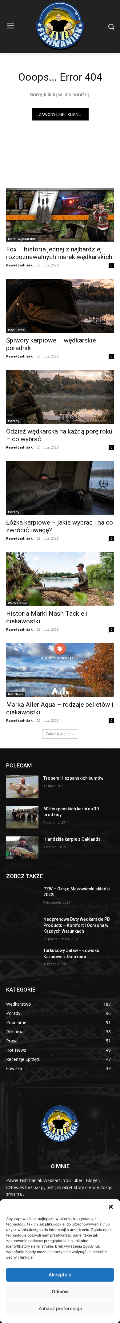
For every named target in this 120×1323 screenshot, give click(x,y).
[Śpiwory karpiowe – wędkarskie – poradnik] (60, 306)
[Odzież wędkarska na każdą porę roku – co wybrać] (60, 397)
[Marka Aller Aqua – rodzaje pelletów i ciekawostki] (60, 670)
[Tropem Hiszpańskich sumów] (22, 786)
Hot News (15, 694)
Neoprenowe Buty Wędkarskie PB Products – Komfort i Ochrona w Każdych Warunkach (76, 925)
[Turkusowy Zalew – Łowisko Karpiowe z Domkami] (22, 959)
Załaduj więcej (58, 733)
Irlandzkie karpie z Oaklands (72, 839)
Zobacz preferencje (60, 1308)
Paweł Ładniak (19, 265)
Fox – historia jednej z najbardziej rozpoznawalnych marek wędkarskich (59, 253)
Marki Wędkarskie (22, 239)
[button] (111, 1207)
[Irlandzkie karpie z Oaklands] (22, 847)
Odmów (60, 1291)
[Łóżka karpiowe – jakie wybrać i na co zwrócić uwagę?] (60, 488)
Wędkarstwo (17, 603)
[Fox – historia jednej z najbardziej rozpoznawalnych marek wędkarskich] (60, 215)
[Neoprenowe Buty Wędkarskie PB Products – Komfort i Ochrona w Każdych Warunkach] (22, 927)
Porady (13, 421)
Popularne (16, 330)
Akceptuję (60, 1275)
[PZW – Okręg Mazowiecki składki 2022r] (22, 897)
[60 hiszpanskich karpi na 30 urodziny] (22, 817)
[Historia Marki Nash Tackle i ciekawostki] (60, 579)
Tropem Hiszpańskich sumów (73, 778)
